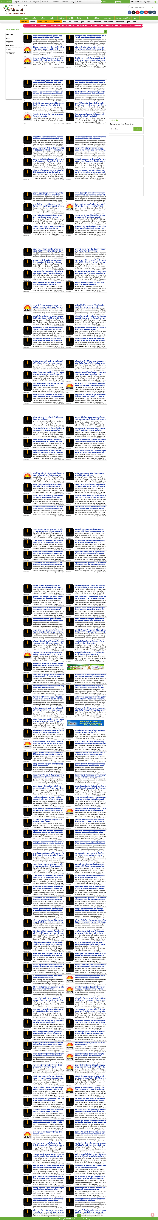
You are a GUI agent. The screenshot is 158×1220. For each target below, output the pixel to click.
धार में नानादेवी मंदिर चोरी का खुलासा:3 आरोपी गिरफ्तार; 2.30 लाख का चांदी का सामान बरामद (90, 1200)
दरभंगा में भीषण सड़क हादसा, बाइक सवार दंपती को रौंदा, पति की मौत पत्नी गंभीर (90, 1044)
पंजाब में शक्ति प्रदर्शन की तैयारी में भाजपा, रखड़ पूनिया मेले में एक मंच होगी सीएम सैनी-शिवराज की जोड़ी (89, 1055)
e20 (125, 25)
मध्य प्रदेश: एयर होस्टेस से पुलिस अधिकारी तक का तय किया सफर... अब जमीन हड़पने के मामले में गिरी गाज (89, 988)
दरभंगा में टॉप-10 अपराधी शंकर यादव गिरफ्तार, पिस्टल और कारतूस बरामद (47, 1133)
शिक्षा (64, 22)
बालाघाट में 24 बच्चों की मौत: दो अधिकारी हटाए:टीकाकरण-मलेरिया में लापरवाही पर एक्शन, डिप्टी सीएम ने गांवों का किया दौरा (90, 441)
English (16, 2)
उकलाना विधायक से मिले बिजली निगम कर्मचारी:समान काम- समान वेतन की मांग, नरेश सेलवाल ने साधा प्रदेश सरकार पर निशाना (48, 441)
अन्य (135, 18)
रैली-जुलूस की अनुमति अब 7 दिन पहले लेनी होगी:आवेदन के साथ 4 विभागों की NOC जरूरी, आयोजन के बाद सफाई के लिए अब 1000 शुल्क (90, 587)
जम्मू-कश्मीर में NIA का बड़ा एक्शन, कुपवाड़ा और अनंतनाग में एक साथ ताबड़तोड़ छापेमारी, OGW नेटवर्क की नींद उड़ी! (48, 307)
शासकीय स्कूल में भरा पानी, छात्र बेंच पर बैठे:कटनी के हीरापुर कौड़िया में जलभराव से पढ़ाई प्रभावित (47, 283)
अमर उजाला (9, 42)
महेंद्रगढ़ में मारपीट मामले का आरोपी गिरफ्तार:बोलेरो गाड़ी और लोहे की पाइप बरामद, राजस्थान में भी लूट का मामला (90, 999)
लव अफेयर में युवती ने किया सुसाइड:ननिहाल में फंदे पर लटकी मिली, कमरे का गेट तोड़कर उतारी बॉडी (48, 1099)
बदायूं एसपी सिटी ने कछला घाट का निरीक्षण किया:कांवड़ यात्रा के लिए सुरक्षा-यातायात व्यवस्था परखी (90, 306)
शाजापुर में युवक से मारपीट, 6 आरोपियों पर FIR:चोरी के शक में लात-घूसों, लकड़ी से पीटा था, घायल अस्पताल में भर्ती (90, 1122)
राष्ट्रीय (34, 18)
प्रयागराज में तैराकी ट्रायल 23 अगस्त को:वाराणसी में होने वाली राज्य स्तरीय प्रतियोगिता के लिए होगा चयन (48, 227)
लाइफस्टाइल (108, 18)
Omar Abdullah (102, 25)
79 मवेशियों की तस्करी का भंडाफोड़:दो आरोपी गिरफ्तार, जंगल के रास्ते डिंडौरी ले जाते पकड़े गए (90, 642)
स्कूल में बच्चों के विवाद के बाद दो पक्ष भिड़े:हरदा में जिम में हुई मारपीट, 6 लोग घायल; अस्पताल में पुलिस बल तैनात (90, 553)
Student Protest (35, 25)
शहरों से (61, 18)
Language (141, 2)
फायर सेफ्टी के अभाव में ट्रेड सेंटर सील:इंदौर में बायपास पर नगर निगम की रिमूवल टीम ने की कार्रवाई (90, 250)
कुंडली (128, 22)
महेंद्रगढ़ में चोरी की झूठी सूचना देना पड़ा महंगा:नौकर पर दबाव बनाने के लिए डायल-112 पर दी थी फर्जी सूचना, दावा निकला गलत (90, 318)
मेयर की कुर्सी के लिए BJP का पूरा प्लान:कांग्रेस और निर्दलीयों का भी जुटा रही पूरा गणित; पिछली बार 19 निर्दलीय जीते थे (90, 94)
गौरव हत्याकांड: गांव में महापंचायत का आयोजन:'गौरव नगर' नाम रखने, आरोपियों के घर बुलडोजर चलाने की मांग (90, 429)
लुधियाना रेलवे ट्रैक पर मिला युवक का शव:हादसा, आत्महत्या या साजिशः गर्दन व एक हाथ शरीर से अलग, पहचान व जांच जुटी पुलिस (48, 1212)
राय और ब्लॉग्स (97, 22)
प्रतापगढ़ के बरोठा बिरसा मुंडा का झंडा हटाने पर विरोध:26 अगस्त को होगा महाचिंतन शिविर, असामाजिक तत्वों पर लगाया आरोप (48, 1156)
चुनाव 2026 (24, 22)
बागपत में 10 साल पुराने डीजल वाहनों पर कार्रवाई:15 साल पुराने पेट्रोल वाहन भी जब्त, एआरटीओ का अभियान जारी (48, 93)
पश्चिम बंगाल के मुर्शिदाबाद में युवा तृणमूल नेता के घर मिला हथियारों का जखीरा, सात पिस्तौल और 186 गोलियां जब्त (48, 59)
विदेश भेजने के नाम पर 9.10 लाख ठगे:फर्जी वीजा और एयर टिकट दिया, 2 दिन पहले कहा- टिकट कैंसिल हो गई (48, 104)
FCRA (83, 25)
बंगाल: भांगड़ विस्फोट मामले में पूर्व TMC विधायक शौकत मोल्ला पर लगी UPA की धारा (48, 115)
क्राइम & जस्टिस (108, 22)
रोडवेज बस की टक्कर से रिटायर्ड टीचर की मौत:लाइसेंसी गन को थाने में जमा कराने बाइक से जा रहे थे (48, 1021)
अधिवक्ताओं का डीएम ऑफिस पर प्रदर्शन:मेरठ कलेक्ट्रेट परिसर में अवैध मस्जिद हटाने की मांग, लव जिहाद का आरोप (90, 362)
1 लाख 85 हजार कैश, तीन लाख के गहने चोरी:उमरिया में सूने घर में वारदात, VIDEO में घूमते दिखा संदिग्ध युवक (48, 272)
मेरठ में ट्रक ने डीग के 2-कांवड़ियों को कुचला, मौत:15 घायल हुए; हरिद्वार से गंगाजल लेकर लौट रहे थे (47, 1066)
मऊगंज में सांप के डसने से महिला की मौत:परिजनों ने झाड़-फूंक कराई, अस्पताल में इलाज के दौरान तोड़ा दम (48, 1111)
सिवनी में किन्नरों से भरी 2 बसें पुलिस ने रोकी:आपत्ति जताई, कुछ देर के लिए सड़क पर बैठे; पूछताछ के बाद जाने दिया (89, 621)
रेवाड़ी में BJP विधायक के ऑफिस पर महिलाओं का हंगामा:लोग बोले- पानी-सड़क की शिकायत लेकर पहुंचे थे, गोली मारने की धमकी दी (90, 1134)
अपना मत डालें (57, 22)
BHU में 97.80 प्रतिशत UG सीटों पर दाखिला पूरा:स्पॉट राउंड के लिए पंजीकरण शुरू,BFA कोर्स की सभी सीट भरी (48, 250)
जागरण (8, 38)
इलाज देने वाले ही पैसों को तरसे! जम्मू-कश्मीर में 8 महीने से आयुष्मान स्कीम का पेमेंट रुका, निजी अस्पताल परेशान (48, 474)
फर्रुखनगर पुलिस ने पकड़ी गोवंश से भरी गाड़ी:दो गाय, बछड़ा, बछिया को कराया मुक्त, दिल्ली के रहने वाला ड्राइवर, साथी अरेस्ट (48, 911)
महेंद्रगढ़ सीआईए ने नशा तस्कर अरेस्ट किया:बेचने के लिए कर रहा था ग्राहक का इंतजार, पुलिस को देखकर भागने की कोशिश (48, 531)
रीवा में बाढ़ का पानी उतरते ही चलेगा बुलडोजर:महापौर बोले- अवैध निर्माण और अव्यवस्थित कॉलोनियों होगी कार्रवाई (48, 497)
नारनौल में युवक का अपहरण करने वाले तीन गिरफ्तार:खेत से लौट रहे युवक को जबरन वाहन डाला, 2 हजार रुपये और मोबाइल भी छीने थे (48, 554)
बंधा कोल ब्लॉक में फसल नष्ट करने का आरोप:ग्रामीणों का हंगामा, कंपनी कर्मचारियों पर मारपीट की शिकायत (48, 1200)
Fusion (24, 2)
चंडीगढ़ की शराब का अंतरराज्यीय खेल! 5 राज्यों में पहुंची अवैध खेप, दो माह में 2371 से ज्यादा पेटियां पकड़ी (48, 48)
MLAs (54, 25)
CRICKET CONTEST (44, 22)
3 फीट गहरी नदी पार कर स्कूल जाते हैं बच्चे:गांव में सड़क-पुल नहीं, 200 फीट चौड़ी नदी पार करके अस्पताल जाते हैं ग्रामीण (90, 172)
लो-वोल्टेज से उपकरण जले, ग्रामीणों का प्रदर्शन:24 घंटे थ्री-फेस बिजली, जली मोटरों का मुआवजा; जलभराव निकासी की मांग (48, 363)
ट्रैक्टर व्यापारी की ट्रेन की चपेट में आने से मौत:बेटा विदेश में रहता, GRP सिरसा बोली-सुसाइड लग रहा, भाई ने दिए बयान (90, 1011)
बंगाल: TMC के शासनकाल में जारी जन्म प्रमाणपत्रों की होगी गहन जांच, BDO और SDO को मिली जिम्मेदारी (90, 205)
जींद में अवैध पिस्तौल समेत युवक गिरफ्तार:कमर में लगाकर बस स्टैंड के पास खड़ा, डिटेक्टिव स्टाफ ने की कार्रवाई (90, 1211)
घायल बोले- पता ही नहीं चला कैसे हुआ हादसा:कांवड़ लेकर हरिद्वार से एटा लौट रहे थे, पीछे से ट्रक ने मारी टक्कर (48, 261)
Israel (120, 25)
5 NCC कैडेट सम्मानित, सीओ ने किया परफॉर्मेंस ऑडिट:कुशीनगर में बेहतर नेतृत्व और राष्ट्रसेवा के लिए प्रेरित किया (48, 83)
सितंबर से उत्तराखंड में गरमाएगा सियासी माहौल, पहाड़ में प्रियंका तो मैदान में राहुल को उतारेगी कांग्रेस (90, 977)
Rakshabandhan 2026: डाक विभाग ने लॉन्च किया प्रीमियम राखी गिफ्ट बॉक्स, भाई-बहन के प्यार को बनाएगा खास (90, 385)
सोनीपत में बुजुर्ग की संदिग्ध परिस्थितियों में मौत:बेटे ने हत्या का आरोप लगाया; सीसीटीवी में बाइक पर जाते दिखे (90, 216)
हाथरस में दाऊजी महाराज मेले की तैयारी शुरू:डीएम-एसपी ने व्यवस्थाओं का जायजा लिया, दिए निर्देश (48, 384)
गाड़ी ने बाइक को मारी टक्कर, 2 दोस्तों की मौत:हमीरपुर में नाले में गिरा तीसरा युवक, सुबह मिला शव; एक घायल (90, 854)
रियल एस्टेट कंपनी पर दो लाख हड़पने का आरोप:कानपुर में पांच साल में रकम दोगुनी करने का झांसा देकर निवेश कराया (48, 395)
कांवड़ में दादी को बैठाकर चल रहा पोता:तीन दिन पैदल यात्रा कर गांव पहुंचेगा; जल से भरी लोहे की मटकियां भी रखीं (48, 453)
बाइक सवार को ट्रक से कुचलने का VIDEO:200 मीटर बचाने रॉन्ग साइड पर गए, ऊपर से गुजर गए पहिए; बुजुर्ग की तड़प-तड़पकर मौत (90, 565)
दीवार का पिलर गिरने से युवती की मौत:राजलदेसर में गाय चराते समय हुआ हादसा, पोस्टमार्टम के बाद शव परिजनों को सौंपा (48, 430)
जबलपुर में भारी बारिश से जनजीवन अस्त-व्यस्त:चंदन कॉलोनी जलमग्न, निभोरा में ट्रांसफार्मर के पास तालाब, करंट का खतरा (48, 587)
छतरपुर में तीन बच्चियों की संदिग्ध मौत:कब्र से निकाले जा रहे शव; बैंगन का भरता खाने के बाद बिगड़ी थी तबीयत (90, 754)
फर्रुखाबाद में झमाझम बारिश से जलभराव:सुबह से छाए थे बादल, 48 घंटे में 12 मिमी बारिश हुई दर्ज (89, 283)
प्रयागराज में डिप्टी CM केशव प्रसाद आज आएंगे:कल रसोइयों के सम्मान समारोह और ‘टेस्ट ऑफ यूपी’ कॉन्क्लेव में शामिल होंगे (90, 419)
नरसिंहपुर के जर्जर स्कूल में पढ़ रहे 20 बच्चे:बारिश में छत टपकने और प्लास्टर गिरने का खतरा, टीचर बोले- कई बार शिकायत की (90, 161)
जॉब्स (70, 22)
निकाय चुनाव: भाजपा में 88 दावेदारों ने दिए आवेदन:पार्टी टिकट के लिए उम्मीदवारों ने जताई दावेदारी (89, 115)
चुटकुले (82, 22)
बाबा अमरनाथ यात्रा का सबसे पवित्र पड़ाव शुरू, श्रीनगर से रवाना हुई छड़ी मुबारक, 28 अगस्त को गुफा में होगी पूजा (90, 1088)
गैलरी (134, 22)
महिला (89, 22)
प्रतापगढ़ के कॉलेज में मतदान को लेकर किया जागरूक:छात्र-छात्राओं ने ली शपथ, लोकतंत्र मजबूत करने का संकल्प (89, 531)
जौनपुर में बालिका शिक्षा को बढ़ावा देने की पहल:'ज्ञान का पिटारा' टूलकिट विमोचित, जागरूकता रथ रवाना (47, 216)
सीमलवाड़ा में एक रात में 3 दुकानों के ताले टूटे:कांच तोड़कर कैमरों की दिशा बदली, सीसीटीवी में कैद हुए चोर (48, 1189)
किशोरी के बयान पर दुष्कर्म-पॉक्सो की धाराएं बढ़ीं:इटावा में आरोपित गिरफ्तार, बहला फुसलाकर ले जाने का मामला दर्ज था (90, 60)
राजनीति (71, 18)
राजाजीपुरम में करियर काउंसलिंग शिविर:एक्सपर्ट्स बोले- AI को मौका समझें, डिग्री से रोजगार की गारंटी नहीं (90, 37)
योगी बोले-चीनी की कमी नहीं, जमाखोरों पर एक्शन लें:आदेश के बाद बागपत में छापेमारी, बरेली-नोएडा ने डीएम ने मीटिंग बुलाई (90, 273)
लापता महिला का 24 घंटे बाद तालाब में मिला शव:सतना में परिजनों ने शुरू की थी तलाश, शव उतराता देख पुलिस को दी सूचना (90, 509)
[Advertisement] (79, 9)
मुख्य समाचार (24, 18)
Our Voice (45, 2)
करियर (76, 22)
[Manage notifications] (152, 1215)
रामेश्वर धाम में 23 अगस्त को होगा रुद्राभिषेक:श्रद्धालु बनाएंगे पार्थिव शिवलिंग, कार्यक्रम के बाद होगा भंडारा (48, 1010)
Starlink (61, 25)
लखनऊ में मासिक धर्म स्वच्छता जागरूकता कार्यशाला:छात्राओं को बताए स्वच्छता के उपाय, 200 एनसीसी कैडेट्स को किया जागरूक (90, 150)
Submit (138, 129)
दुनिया (43, 18)
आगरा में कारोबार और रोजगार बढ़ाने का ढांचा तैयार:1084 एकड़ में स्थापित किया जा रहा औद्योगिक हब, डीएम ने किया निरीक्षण (48, 810)
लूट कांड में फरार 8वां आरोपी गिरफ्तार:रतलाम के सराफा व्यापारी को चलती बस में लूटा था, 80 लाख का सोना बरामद (48, 1177)
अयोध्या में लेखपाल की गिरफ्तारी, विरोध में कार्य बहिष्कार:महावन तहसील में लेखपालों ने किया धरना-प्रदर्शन (90, 138)
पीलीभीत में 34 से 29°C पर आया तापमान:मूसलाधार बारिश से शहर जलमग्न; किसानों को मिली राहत (48, 988)
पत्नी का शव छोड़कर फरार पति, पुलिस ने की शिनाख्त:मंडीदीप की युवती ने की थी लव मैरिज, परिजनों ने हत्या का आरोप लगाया (48, 621)
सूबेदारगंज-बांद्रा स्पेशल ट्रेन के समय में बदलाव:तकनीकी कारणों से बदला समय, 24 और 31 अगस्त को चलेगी (48, 194)
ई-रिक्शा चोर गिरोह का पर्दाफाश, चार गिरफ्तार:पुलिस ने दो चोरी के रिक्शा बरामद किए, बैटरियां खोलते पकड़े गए (48, 171)
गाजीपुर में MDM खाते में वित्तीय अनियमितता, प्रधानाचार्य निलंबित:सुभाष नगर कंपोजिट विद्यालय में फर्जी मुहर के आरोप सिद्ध (48, 139)
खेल (88, 18)
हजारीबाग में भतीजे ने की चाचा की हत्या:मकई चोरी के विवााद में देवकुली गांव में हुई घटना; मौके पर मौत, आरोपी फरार (48, 340)
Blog (72, 2)
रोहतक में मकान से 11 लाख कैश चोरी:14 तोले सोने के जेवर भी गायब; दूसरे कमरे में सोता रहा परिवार (90, 1166)
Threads (56, 2)
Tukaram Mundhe (73, 25)
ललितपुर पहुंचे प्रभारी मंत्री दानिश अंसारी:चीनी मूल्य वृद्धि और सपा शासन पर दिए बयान (48, 418)
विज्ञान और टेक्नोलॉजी (122, 18)
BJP (130, 25)
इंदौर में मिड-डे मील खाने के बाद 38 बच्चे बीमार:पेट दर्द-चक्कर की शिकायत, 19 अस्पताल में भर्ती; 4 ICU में (90, 541)
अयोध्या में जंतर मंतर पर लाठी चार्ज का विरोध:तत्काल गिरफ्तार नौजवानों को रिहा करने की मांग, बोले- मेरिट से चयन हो (90, 1078)
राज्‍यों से (52, 18)
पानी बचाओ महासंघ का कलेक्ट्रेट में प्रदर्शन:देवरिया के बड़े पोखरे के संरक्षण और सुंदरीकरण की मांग (90, 328)
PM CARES (90, 25)
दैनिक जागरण (10, 46)
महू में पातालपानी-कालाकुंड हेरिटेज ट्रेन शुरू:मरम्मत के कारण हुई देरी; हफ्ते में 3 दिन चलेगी (89, 474)
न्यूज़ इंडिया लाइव (10, 53)
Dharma (65, 2)
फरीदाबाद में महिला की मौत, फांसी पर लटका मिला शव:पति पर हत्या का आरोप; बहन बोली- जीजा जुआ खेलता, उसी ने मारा (48, 643)
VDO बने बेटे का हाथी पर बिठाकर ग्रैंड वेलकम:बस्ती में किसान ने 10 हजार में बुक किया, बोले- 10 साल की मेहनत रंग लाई (90, 105)
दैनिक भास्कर (10, 34)
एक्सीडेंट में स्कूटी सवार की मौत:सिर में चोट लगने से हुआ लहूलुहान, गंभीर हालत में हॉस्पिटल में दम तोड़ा (90, 1189)
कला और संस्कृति (120, 22)
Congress (136, 25)
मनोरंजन (96, 18)
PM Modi (47, 25)
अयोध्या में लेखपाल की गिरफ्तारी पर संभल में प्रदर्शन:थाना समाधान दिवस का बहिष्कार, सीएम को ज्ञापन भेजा (90, 373)
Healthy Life (34, 2)
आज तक (8, 49)
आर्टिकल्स (32, 22)
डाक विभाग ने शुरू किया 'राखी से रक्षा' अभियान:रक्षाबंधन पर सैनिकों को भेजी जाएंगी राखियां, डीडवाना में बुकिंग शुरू (90, 1144)
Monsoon (113, 25)
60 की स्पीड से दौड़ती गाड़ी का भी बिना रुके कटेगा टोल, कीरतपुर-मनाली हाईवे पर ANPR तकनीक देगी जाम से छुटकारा (90, 1067)
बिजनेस (79, 18)
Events (79, 2)
